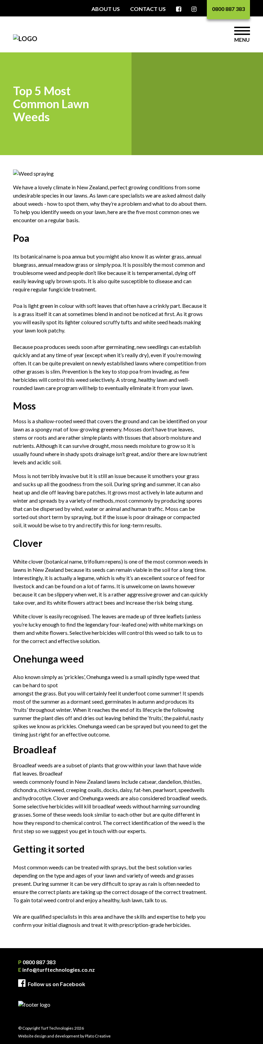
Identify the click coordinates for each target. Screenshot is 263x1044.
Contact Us (148, 8)
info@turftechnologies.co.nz (56, 969)
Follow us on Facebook (56, 984)
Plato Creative (98, 1036)
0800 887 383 (228, 8)
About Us (105, 8)
